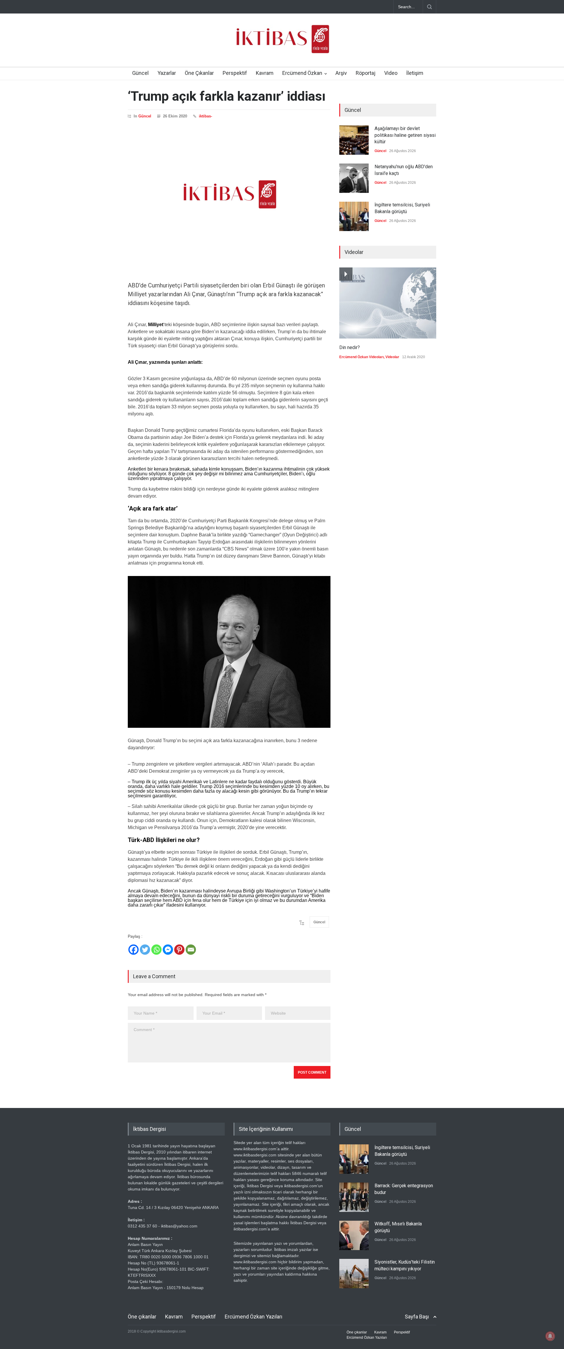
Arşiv (341, 73)
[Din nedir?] (387, 302)
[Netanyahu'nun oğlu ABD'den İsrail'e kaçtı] (354, 178)
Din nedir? (349, 347)
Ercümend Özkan (302, 73)
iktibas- (205, 116)
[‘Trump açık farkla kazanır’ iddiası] (229, 194)
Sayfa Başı (417, 1316)
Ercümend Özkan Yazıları (253, 1316)
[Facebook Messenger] (168, 949)
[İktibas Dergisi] (282, 44)
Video (390, 73)
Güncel (140, 73)
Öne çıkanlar (142, 1316)
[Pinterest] (179, 949)
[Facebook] (133, 949)
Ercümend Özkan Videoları (361, 357)
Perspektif (235, 73)
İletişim (414, 73)
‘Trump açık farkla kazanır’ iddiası (226, 96)
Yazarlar (166, 73)
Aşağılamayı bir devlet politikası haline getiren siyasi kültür (405, 135)
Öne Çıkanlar (199, 73)
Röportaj (365, 73)
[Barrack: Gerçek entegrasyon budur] (354, 1197)
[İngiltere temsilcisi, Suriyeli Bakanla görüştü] (354, 216)
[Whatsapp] (156, 949)
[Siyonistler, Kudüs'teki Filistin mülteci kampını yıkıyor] (354, 1273)
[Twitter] (145, 949)
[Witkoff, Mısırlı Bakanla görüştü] (354, 1235)
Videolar (392, 357)
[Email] (191, 949)
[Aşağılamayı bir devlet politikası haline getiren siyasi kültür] (354, 140)
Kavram (264, 73)
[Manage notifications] (550, 1336)
